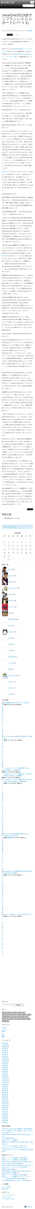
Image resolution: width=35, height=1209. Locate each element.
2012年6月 (5, 1090)
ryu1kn (10, 650)
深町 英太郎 (11, 619)
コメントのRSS (6, 1187)
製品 (3, 1035)
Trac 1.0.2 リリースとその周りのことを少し (15, 1147)
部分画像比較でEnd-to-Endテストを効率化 (16, 702)
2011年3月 (5, 1118)
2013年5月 (5, 1069)
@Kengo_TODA (11, 1173)
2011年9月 (5, 1107)
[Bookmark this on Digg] (17, 34)
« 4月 (8, 559)
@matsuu (22, 1159)
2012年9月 (5, 1084)
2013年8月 (5, 1064)
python (29, 1014)
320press (29, 1206)
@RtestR (22, 1158)
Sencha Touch (6, 1016)
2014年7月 (5, 1049)
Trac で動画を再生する (8, 1138)
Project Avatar (6, 256)
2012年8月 (5, 1086)
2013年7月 (5, 1066)
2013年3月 (5, 1073)
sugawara (11, 632)
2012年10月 (5, 1083)
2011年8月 (5, 1109)
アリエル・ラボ (6, 1197)
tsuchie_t (11, 681)
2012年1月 (5, 1100)
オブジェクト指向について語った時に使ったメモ (18, 914)
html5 (19, 1012)
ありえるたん (12, 588)
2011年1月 (5, 1122)
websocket (10, 1018)
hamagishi (11, 656)
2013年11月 (5, 1058)
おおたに (11, 575)
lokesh (10, 625)
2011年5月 (5, 1115)
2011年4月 (5, 1117)
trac (27, 1016)
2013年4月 (5, 1071)
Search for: (5, 1001)
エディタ (23, 1018)
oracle (19, 1014)
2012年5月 (5, 1092)
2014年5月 (5, 1052)
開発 (3, 1037)
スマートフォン (5, 1021)
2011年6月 (5, 1113)
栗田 (9, 669)
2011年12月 (5, 1101)
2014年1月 (5, 1056)
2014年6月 (5, 1050)
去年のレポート (6, 171)
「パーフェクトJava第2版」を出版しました (15, 1146)
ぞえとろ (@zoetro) (23, 1180)
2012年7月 (5, 1088)
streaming (13, 1016)
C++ (3, 1012)
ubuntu (4, 1018)
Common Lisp (8, 1012)
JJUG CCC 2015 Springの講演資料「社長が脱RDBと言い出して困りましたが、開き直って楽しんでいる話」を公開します (17, 1130)
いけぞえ (11, 663)
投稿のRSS (5, 1188)
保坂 (9, 613)
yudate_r (11, 688)
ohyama (10, 600)
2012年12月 (5, 1079)
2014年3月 (5, 1054)
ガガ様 (10, 694)
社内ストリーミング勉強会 (10, 1140)
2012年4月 (5, 1094)
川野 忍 (10, 582)
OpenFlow (13, 1014)
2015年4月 (5, 1043)
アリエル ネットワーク (8, 1195)
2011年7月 (5, 1111)
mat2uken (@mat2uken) (14, 1163)
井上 (19, 30)
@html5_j (22, 1175)
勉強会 (30, 30)
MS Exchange (5, 1014)
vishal (10, 644)
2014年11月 (5, 1045)
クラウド (28, 1018)
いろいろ (4, 1029)
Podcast (4, 1027)
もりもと (11, 607)
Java (23, 1012)
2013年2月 (5, 1075)
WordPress (17, 1018)
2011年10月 (5, 1105)
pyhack (24, 1014)
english (15, 1012)
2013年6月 (5, 1067)
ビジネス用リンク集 (8, 1199)
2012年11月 (5, 1081)
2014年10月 (5, 1047)
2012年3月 (5, 1096)
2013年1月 (5, 1077)
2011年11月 (5, 1103)
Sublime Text (21, 1016)
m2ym (10, 638)
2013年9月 (5, 1062)
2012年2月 (5, 1098)
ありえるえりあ (7, 2)
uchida (10, 594)
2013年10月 (5, 1060)
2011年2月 (5, 1120)
